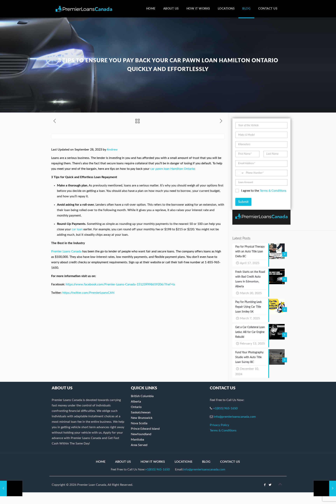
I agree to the (263, 190)
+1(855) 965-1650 (225, 408)
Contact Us (230, 461)
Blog (206, 461)
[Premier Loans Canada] (84, 8)
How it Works (153, 461)
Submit (243, 202)
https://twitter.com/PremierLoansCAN (88, 292)
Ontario (136, 407)
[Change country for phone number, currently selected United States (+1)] (239, 173)
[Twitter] (270, 484)
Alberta (136, 401)
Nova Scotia (139, 423)
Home (100, 461)
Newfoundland (141, 434)
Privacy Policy (219, 425)
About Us (123, 461)
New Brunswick (141, 417)
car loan (77, 229)
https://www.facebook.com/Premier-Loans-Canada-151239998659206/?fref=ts (120, 284)
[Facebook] (265, 484)
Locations (183, 461)
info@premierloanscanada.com (235, 416)
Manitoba (137, 439)
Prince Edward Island (145, 428)
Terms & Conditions (273, 190)
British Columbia (142, 396)
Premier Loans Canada (66, 251)
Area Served (139, 445)
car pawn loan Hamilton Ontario (172, 168)
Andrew (112, 149)
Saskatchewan (140, 412)
